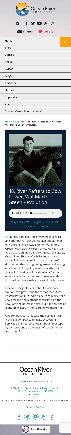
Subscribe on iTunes (35, 226)
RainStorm (40, 407)
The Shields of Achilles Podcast (52, 23)
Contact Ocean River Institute (23, 111)
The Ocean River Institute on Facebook (27, 23)
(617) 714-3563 (35, 394)
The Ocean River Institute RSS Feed (46, 23)
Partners (10, 83)
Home (8, 40)
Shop (8, 47)
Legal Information (28, 381)
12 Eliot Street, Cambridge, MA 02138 (35, 391)
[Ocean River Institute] (35, 10)
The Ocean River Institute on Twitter (33, 23)
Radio (8, 62)
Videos (9, 69)
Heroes (9, 90)
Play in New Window (23, 222)
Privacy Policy (45, 381)
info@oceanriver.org (50, 388)
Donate (48, 31)
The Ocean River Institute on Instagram (17, 23)
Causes (9, 55)
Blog (8, 76)
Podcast (19, 121)
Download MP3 (48, 222)
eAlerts (28, 31)
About (9, 104)
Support (10, 97)
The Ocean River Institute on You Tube (39, 23)
